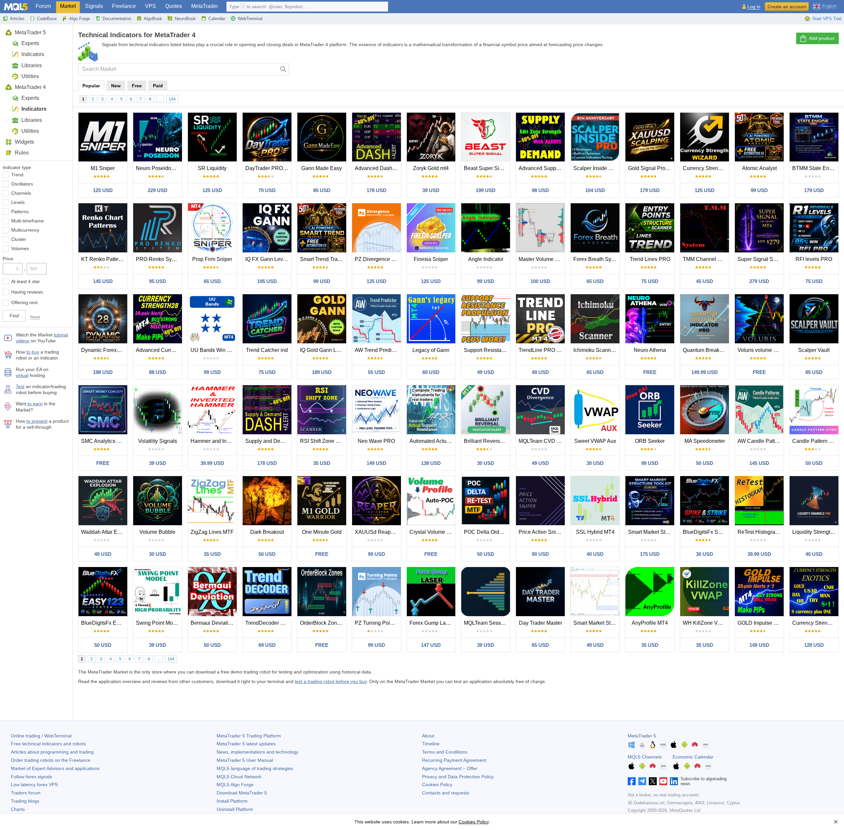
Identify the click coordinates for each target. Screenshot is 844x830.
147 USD (431, 645)
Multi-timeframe (27, 220)
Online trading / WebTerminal (41, 735)
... (160, 99)
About (428, 735)
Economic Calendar (693, 756)
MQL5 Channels (645, 756)
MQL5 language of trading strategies (255, 768)
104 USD (595, 190)
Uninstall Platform (235, 809)
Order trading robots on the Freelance (50, 760)
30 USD (485, 463)
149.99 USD (704, 372)
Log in (753, 6)
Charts (18, 809)
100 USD (540, 281)
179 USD (650, 190)
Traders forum (26, 792)
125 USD (103, 190)
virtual (22, 375)
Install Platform (232, 801)
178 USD (376, 190)
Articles (17, 18)
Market (68, 6)
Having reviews (27, 292)
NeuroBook (185, 18)
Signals (94, 6)
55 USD (376, 372)
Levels (18, 202)
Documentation (117, 18)
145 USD (103, 281)
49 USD (485, 372)
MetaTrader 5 (30, 32)
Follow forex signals (31, 776)
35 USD (321, 463)
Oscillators (22, 183)
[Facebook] (632, 781)
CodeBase (47, 18)
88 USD (157, 372)
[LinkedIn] (674, 781)
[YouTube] (663, 781)
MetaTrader (204, 6)
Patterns (20, 211)
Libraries (31, 65)
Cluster (18, 239)
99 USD (759, 190)
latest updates (246, 743)
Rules (22, 153)
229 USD (157, 190)
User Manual (245, 760)
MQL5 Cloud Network (239, 776)
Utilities (30, 76)
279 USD (759, 281)
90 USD (540, 554)
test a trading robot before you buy (331, 681)
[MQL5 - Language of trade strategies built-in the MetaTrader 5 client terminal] (16, 7)
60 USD (430, 372)
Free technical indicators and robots (48, 743)
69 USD (267, 645)
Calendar (216, 18)
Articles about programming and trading (52, 752)
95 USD (157, 281)
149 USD (376, 463)
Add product (821, 38)
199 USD (486, 190)
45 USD (704, 281)
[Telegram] (642, 781)
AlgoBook (153, 18)
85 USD (321, 190)
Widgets (24, 142)
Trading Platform (249, 735)
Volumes (20, 248)
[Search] (283, 69)
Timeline (430, 743)
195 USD (267, 281)
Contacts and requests (445, 792)
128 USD (814, 645)
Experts (30, 43)
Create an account (787, 6)
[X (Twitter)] (653, 781)
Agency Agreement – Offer (449, 768)
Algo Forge (79, 18)
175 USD (650, 554)
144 (172, 99)
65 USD (212, 281)
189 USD (322, 372)
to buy (32, 352)
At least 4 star (25, 281)
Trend (17, 174)
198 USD (103, 372)
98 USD (540, 190)
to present (36, 421)
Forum (43, 6)
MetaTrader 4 (30, 87)
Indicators (32, 54)
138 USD (431, 463)
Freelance (124, 6)
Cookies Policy (437, 784)
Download (242, 792)
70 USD (267, 190)
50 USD (704, 463)
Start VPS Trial (826, 18)
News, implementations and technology (257, 752)
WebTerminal (250, 18)
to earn (34, 403)
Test (20, 386)
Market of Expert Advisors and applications (55, 768)
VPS (150, 6)
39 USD (430, 190)
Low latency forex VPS (34, 784)
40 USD (595, 554)
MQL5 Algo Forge (235, 784)
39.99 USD (212, 463)
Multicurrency (25, 230)
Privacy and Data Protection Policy (458, 776)
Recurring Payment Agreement (454, 760)
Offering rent (24, 302)
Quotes (173, 6)
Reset (35, 317)
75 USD (649, 281)
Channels (21, 193)
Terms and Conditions (444, 752)
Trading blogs (25, 801)
